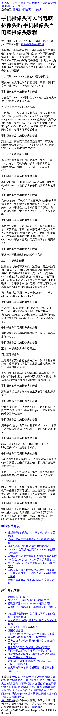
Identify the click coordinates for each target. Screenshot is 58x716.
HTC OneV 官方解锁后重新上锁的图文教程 (32, 569)
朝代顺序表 (32, 680)
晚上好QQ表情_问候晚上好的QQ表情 (29, 647)
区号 (15, 683)
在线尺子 (51, 683)
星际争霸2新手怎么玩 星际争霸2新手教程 (31, 650)
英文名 (5, 2)
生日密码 (15, 2)
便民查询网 (7, 700)
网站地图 (37, 707)
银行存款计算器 (26, 693)
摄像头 (30, 44)
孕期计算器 (35, 687)
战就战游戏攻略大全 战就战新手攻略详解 (31, 654)
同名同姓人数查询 (46, 693)
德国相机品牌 (15, 630)
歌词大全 (10, 6)
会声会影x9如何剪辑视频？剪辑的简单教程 (32, 556)
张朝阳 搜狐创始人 (18, 596)
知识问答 (12, 687)
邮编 (9, 683)
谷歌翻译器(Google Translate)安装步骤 (29, 603)
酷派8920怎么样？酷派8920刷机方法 (28, 600)
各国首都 (40, 683)
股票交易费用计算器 (12, 697)
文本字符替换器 (37, 690)
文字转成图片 (17, 680)
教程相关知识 (10, 526)
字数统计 (26, 676)
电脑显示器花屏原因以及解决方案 (27, 637)
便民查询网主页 (22, 9)
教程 (23, 44)
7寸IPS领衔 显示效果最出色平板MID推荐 (31, 633)
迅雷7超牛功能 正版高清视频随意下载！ (30, 660)
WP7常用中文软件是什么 (22, 657)
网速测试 (23, 687)
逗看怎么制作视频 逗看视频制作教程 (29, 546)
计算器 (16, 676)
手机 (36, 44)
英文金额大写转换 (17, 690)
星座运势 (26, 2)
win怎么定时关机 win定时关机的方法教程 (31, 559)
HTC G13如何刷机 (18, 664)
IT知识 (19, 6)
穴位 (3, 687)
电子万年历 (38, 676)
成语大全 (48, 2)
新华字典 (37, 2)
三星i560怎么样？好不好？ (23, 627)
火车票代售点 (26, 683)
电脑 (41, 44)
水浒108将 (45, 680)
